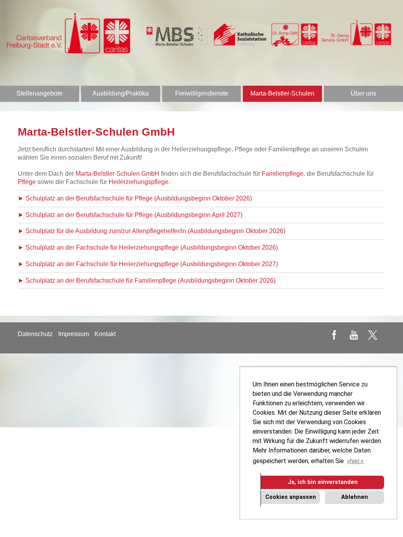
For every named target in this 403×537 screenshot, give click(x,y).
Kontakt (105, 334)
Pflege (27, 181)
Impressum (73, 334)
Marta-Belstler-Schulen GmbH (117, 173)
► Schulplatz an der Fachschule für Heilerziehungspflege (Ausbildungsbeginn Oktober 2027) (148, 264)
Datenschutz (35, 334)
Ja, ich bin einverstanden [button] (323, 482)
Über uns (363, 93)
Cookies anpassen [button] (290, 497)
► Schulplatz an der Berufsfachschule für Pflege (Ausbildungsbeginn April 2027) (130, 214)
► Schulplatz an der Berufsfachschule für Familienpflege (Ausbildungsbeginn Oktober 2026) (146, 280)
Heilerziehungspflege (138, 181)
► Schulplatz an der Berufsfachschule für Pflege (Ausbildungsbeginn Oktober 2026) (135, 198)
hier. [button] (355, 461)
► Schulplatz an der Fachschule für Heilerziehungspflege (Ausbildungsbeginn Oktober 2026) (148, 247)
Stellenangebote (40, 93)
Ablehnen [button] (354, 497)
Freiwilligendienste (201, 93)
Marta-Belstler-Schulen (282, 93)
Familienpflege (282, 173)
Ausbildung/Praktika (120, 93)
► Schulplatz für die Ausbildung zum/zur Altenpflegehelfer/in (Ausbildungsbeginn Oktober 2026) (151, 231)
